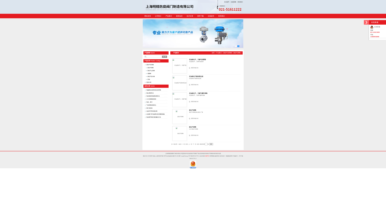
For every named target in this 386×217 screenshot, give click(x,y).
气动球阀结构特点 (151, 105)
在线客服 (376, 27)
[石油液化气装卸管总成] (180, 83)
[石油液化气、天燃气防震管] (179, 66)
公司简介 (158, 16)
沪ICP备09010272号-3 (194, 156)
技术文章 (190, 16)
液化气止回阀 (151, 70)
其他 (148, 79)
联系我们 (221, 16)
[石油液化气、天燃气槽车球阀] (179, 99)
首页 (213, 53)
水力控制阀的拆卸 (151, 99)
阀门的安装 (149, 108)
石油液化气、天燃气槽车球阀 (198, 93)
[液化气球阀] (180, 116)
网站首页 (147, 16)
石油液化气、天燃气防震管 (197, 59)
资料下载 (200, 16)
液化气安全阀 (151, 76)
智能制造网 (229, 156)
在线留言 (211, 16)
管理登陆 (211, 156)
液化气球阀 (150, 67)
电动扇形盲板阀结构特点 (153, 96)
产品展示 (169, 16)
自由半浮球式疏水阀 (151, 111)
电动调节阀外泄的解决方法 (153, 117)
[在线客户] (366, 22)
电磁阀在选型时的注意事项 (153, 90)
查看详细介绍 (194, 68)
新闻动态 (179, 16)
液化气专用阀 (150, 64)
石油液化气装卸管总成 (196, 76)
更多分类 (148, 82)
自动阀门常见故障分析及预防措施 (155, 114)
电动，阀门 (149, 102)
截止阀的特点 (150, 93)
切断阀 (149, 73)
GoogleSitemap (184, 156)
